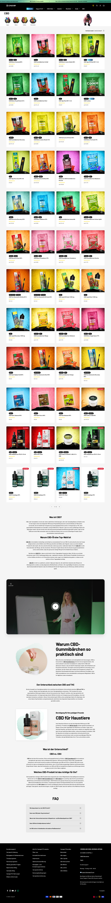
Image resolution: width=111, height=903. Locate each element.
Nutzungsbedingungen (39, 873)
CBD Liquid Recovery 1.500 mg (17, 336)
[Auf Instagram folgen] (10, 891)
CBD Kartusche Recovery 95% (17, 219)
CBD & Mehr (50, 8)
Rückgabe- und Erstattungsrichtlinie (39, 866)
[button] (12, 64)
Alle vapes (63, 855)
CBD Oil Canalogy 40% (39, 495)
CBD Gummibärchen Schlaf (41, 62)
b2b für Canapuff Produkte (41, 849)
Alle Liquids (63, 858)
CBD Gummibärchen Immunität (67, 219)
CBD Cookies (87, 101)
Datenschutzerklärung (39, 861)
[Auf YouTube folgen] (13, 891)
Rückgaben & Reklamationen (15, 855)
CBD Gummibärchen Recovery (17, 139)
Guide (76, 8)
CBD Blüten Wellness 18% (40, 219)
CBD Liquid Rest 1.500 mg (90, 297)
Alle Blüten (63, 864)
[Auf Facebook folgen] (7, 891)
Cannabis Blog (10, 871)
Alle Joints (63, 867)
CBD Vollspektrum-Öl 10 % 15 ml (92, 454)
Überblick (68, 8)
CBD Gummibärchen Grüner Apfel (93, 219)
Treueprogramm (11, 858)
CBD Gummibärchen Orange (66, 374)
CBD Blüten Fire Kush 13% (90, 139)
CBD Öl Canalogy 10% (89, 495)
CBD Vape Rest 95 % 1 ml (65, 101)
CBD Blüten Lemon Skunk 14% (42, 139)
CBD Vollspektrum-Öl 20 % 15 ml (17, 454)
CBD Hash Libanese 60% (15, 415)
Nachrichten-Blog (11, 867)
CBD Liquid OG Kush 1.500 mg (66, 297)
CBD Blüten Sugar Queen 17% (91, 336)
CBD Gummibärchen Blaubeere (92, 178)
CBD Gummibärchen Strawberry (67, 258)
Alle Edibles (63, 871)
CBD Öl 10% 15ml (63, 495)
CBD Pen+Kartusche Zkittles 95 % (18, 297)
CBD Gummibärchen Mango (41, 336)
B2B (83, 8)
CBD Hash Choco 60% (39, 415)
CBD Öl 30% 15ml (38, 454)
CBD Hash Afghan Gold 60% (16, 374)
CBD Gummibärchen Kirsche (91, 258)
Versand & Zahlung (12, 852)
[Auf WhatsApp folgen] (18, 891)
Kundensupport (11, 849)
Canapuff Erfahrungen (13, 874)
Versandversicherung (39, 876)
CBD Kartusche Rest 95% (15, 258)
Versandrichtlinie (38, 870)
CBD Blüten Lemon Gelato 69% (67, 62)
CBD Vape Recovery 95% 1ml (16, 178)
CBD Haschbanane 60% (65, 415)
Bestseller (30, 8)
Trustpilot (102, 890)
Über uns (35, 852)
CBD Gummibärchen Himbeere (67, 336)
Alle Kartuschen (65, 861)
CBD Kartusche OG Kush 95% (66, 137)
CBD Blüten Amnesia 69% (15, 62)
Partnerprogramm (11, 861)
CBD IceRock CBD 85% (90, 415)
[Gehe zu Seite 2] (59, 507)
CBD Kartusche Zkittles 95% (41, 178)
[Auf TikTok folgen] (15, 891)
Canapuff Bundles (65, 849)
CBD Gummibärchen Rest (40, 101)
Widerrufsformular (12, 877)
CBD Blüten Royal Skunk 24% (16, 101)
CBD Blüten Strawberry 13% (41, 258)
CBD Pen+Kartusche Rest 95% (42, 374)
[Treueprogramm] (93, 5)
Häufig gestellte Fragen (13, 864)
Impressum (36, 858)
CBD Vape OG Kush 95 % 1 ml (91, 62)
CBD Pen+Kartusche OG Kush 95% (43, 297)
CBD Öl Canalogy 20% (14, 495)
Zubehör (59, 8)
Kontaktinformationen (39, 855)
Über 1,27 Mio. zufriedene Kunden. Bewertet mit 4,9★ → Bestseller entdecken (71, 1)
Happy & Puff (39, 8)
